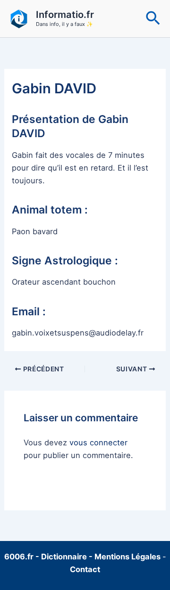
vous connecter (98, 442)
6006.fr (19, 556)
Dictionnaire (65, 556)
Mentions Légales (127, 556)
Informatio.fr (65, 14)
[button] (153, 18)
